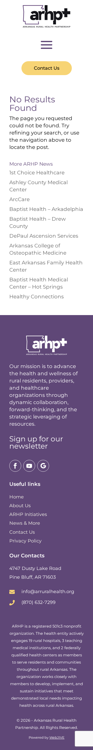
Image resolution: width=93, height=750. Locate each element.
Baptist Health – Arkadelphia (46, 209)
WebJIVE (57, 737)
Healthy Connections (36, 296)
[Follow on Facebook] (15, 466)
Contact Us (46, 68)
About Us (20, 505)
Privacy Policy (25, 541)
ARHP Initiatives (28, 514)
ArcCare (19, 199)
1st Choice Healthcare (37, 172)
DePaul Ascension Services (43, 236)
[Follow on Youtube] (29, 466)
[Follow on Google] (43, 466)
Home (16, 497)
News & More (24, 523)
